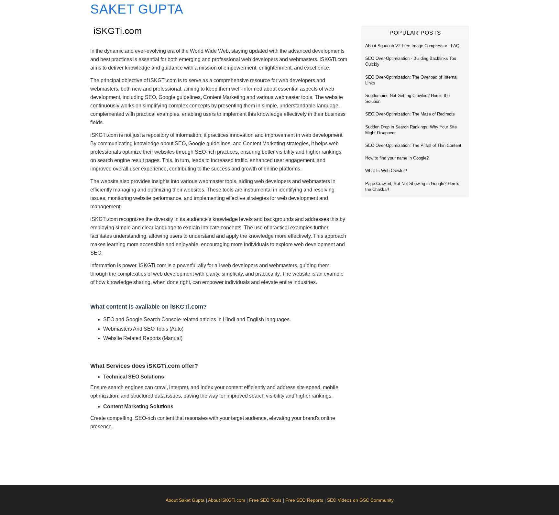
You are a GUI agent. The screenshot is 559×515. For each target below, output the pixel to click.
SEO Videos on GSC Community (360, 500)
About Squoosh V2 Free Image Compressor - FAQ (412, 45)
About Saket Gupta (185, 500)
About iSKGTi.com (226, 500)
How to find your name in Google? (397, 158)
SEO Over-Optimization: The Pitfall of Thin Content (413, 145)
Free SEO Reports (304, 500)
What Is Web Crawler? (386, 170)
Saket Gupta (136, 9)
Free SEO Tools (265, 500)
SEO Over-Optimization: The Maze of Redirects (410, 114)
